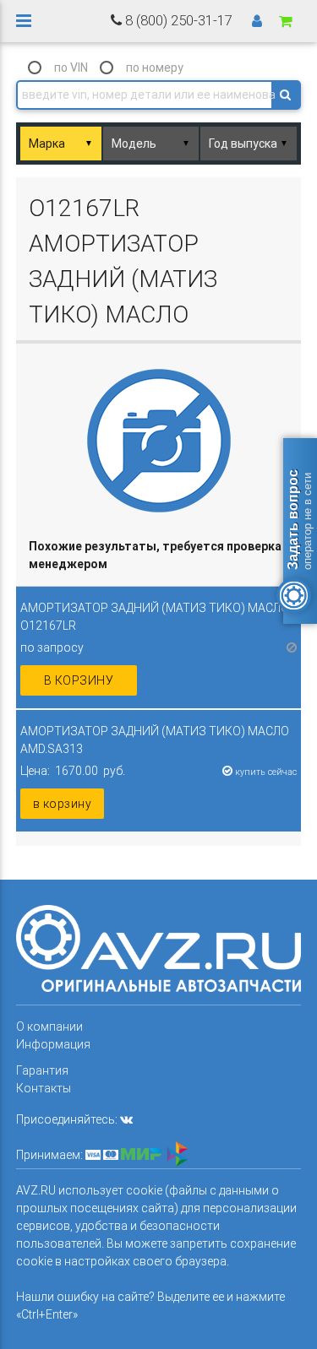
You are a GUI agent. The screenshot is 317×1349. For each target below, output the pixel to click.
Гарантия (42, 1070)
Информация (53, 1044)
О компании (49, 1026)
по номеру (154, 67)
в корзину (79, 680)
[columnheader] (159, 556)
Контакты (43, 1088)
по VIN (71, 67)
